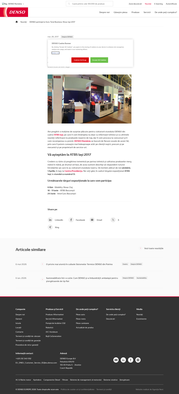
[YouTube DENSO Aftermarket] (116, 360)
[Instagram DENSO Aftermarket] (138, 360)
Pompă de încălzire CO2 (55, 323)
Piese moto (81, 318)
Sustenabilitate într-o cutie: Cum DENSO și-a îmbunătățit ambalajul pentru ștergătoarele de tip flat (82, 279)
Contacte (19, 331)
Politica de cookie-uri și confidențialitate (77, 389)
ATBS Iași (58, 134)
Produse (135, 12)
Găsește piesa (120, 12)
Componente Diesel (52, 379)
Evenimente (141, 318)
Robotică (49, 327)
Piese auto (80, 314)
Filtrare (65, 379)
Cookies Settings (80, 60)
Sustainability (142, 278)
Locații (18, 327)
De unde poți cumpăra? (166, 12)
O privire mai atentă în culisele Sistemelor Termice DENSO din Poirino (79, 264)
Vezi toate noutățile (153, 248)
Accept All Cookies (99, 60)
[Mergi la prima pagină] (17, 22)
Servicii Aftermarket (54, 318)
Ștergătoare (125, 379)
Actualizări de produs (85, 327)
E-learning (158, 4)
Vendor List (55, 53)
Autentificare (171, 4)
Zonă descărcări (135, 4)
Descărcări (110, 318)
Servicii (147, 12)
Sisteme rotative (111, 379)
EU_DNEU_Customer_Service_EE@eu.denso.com (36, 362)
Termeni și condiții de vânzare (28, 336)
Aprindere (37, 379)
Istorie (18, 323)
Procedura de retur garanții (27, 344)
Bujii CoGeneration (53, 336)
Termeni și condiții (104, 389)
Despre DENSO (67, 36)
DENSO (14, 12)
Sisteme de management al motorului (85, 379)
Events (125, 264)
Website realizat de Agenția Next (149, 389)
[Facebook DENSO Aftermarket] (130, 360)
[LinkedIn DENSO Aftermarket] (123, 360)
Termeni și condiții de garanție (28, 340)
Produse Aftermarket (55, 314)
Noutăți (148, 4)
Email (99, 219)
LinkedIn (59, 219)
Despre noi (104, 12)
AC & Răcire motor (23, 379)
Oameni (19, 318)
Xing (57, 227)
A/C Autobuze (52, 331)
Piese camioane (82, 323)
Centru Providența (73, 170)
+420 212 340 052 (23, 358)
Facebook (80, 219)
